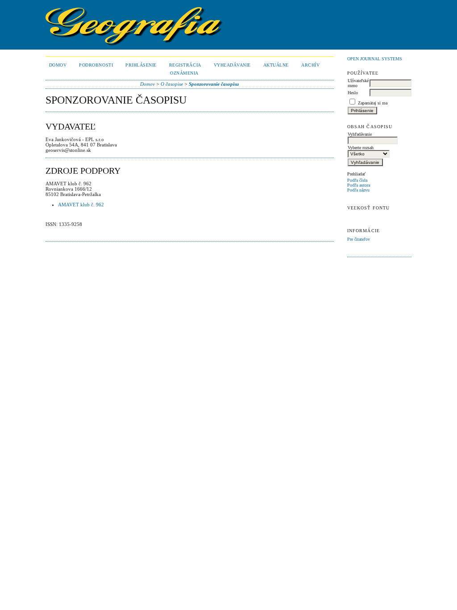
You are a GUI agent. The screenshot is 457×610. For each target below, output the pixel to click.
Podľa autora (358, 185)
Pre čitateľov (358, 239)
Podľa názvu (358, 190)
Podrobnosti (96, 65)
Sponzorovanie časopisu (214, 84)
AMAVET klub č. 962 (81, 204)
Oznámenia (184, 73)
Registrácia (185, 65)
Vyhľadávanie (232, 65)
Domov (58, 65)
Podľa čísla (357, 180)
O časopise (172, 84)
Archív (310, 65)
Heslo (353, 92)
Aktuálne (276, 65)
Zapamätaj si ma (372, 102)
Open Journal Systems (374, 58)
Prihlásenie (141, 65)
